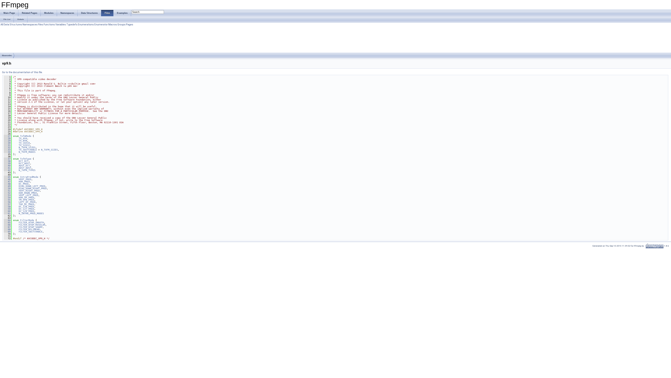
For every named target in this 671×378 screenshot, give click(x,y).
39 (7, 163)
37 (7, 159)
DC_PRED (23, 184)
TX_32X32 (24, 145)
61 (7, 213)
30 (7, 143)
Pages (129, 24)
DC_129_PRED (26, 211)
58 (7, 206)
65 (7, 222)
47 (7, 181)
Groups (121, 24)
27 (7, 136)
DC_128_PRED (26, 206)
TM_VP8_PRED (26, 199)
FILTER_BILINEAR (29, 229)
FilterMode (27, 220)
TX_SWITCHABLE (28, 149)
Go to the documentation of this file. (22, 72)
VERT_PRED (25, 179)
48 (7, 184)
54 (7, 197)
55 (7, 199)
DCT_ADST (24, 163)
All (2, 24)
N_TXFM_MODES (27, 152)
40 (7, 165)
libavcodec (7, 55)
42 (7, 170)
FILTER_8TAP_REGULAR (32, 224)
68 (7, 229)
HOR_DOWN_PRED (28, 193)
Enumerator (101, 24)
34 (7, 152)
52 (7, 193)
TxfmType (25, 159)
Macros (112, 24)
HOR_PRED (24, 181)
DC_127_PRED (26, 209)
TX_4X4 (23, 138)
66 (7, 224)
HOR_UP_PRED (26, 197)
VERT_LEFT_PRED (28, 195)
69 (7, 231)
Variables (60, 24)
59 (7, 209)
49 (7, 186)
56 (7, 202)
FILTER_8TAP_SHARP (30, 227)
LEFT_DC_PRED (27, 202)
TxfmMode (25, 136)
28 (7, 138)
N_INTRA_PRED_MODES (31, 213)
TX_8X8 (23, 140)
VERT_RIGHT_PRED (29, 190)
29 (7, 140)
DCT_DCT (23, 161)
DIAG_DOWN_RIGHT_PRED (33, 188)
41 (7, 168)
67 (7, 227)
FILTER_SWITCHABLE (30, 231)
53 (7, 195)
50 (7, 188)
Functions (49, 24)
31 (7, 145)
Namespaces (30, 24)
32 (7, 147)
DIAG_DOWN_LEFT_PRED (32, 186)
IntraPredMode (29, 177)
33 (7, 149)
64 (7, 220)
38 (7, 161)
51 (7, 190)
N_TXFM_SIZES (27, 147)
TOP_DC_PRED (26, 204)
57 (7, 204)
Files (40, 24)
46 (7, 179)
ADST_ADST (25, 168)
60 (7, 211)
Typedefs (71, 24)
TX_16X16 (24, 143)
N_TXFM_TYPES (27, 170)
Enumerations (86, 24)
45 (7, 177)
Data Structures (13, 24)
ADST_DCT (24, 165)
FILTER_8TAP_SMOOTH (31, 222)
